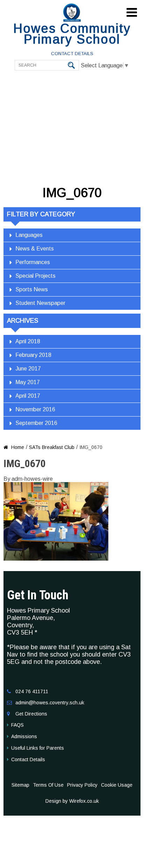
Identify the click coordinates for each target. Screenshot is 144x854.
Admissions (24, 736)
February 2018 (33, 355)
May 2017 (27, 382)
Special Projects (35, 276)
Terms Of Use (48, 785)
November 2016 (35, 409)
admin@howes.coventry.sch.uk (49, 702)
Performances (32, 262)
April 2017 (27, 396)
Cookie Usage (116, 785)
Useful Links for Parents (37, 748)
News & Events (34, 249)
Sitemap (20, 785)
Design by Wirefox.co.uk (72, 801)
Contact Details (72, 53)
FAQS (17, 725)
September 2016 (36, 423)
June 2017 (28, 369)
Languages (29, 235)
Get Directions (31, 714)
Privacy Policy (82, 785)
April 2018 (27, 341)
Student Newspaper (40, 303)
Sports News (31, 289)
